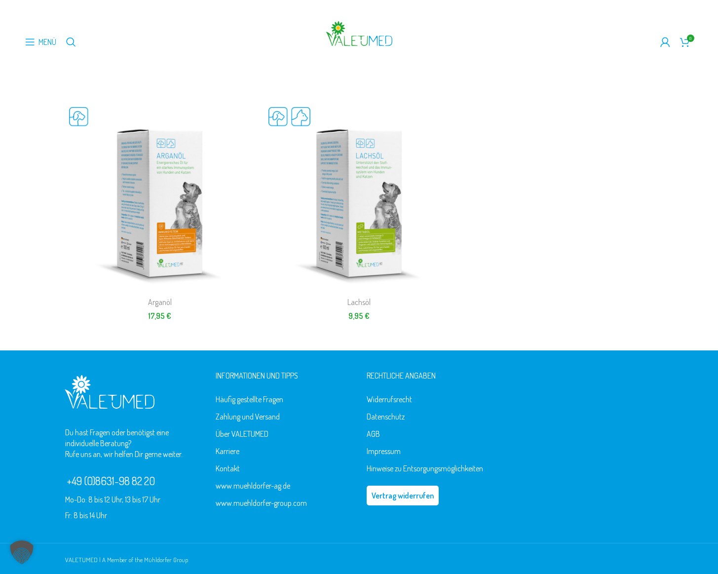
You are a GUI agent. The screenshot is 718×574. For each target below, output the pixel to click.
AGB (373, 434)
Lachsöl (359, 302)
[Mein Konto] (665, 42)
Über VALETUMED (242, 434)
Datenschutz (386, 416)
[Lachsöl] (359, 197)
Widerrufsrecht (389, 399)
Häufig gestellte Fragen (249, 399)
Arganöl (160, 302)
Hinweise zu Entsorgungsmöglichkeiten (425, 468)
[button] (21, 552)
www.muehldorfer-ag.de (253, 486)
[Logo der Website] (359, 33)
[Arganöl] (160, 197)
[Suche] (71, 42)
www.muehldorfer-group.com (261, 503)
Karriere (227, 451)
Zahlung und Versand (248, 416)
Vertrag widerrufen (403, 495)
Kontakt (228, 468)
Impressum (384, 451)
